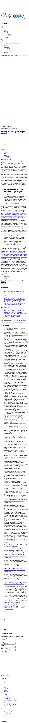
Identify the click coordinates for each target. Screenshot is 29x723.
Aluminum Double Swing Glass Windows (14, 570)
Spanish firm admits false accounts (12, 315)
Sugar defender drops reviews (15, 583)
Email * (3, 645)
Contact (6, 694)
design (5, 278)
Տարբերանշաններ (10, 704)
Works (5, 690)
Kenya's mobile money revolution (12, 304)
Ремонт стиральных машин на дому (14, 501)
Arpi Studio (4, 721)
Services (9, 34)
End (5, 630)
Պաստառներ (8, 706)
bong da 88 (7, 546)
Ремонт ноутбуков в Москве (13, 457)
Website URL (4, 648)
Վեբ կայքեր (8, 697)
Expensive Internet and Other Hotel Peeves (15, 303)
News (5, 693)
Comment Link (13, 329)
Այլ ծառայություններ (11, 700)
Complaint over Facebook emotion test (14, 316)
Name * (3, 642)
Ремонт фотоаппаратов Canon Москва (14, 437)
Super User (13, 126)
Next (5, 629)
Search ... (3, 42)
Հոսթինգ (7, 698)
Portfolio (9, 35)
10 (4, 627)
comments (7, 156)
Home (5, 30)
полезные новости (6, 159)
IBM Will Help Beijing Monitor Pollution (14, 299)
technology (7, 276)
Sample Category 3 (12, 128)
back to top (3, 678)
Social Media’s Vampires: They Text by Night (15, 300)
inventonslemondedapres (10, 427)
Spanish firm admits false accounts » (16, 322)
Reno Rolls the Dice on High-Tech (13, 301)
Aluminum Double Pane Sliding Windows (14, 556)
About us (6, 31)
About (8, 33)
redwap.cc (6, 329)
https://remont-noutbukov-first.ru (19, 497)
